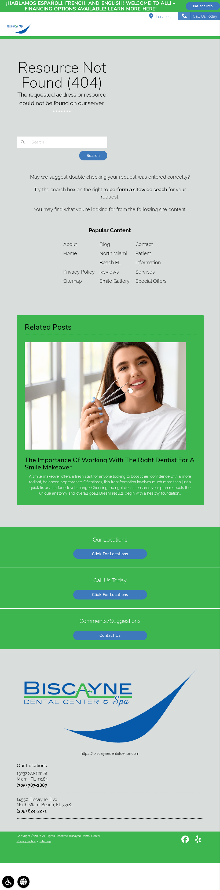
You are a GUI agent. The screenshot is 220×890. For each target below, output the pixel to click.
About (70, 244)
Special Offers (151, 281)
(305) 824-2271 (32, 811)
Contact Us (110, 635)
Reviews (109, 272)
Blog (105, 244)
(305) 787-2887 (32, 785)
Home (70, 253)
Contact (144, 244)
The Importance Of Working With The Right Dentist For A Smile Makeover (110, 463)
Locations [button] (164, 16)
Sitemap (72, 281)
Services (145, 272)
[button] (211, 28)
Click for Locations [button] (110, 554)
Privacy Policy (79, 272)
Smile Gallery (115, 281)
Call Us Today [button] (205, 16)
